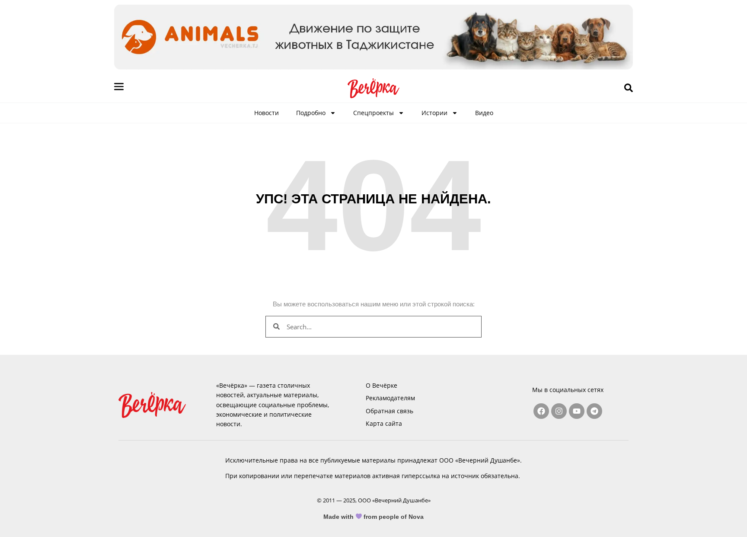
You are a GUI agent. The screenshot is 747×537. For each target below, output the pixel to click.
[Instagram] (559, 411)
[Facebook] (541, 411)
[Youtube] (576, 411)
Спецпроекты (373, 113)
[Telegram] (594, 411)
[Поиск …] (628, 88)
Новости (266, 113)
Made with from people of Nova (373, 516)
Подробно (311, 113)
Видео (484, 113)
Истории (434, 113)
